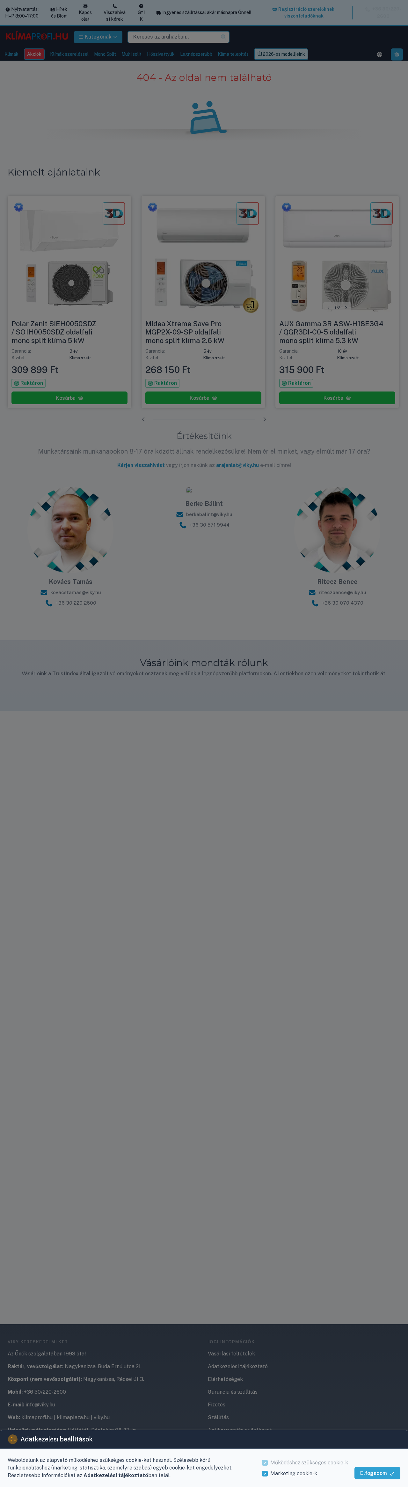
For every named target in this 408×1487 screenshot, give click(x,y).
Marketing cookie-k (293, 1473)
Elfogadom (373, 1473)
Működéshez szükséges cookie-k (309, 1463)
